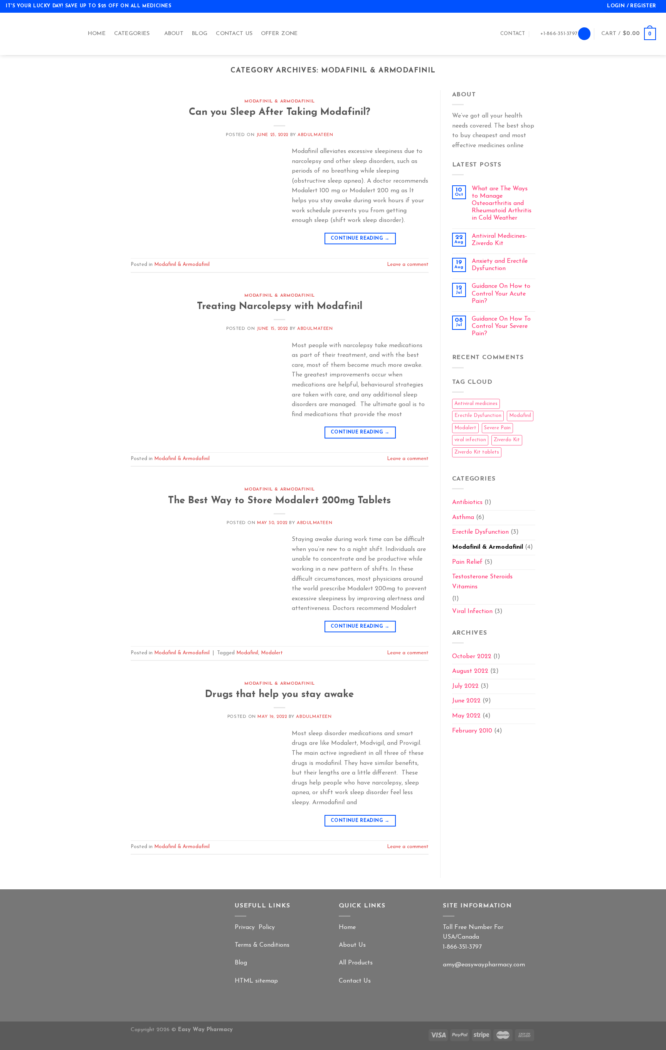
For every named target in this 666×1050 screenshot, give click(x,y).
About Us (352, 945)
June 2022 (466, 701)
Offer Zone (279, 34)
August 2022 (470, 671)
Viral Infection (472, 611)
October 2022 (471, 657)
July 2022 (465, 686)
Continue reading (360, 238)
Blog (200, 34)
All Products (356, 963)
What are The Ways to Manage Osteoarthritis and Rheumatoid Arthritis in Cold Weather (501, 204)
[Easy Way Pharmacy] (39, 34)
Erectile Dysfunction (477, 415)
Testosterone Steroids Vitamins (482, 582)
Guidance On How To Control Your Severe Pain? (501, 326)
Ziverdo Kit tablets (476, 452)
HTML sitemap (256, 981)
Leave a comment (408, 264)
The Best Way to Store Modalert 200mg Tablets (279, 501)
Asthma (463, 517)
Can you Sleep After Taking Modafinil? (279, 112)
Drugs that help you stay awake (279, 694)
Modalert (272, 652)
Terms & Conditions (262, 945)
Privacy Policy (255, 927)
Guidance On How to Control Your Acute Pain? (501, 293)
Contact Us (234, 34)
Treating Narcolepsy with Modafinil (279, 306)
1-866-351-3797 (462, 947)
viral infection (470, 439)
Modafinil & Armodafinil (279, 101)
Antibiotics (467, 502)
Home (97, 34)
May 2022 (466, 716)
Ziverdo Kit (507, 439)
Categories (132, 34)
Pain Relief (467, 562)
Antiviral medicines (476, 403)
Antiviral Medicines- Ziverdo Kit (499, 240)
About (173, 34)
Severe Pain (497, 427)
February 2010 (472, 731)
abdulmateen (315, 135)
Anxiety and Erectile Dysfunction (500, 265)
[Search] (584, 33)
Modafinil (247, 652)
